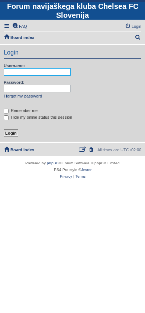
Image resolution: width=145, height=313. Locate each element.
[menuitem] (19, 26)
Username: (14, 65)
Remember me (24, 110)
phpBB (53, 163)
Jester (86, 170)
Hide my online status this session (41, 117)
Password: (14, 82)
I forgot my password (23, 96)
